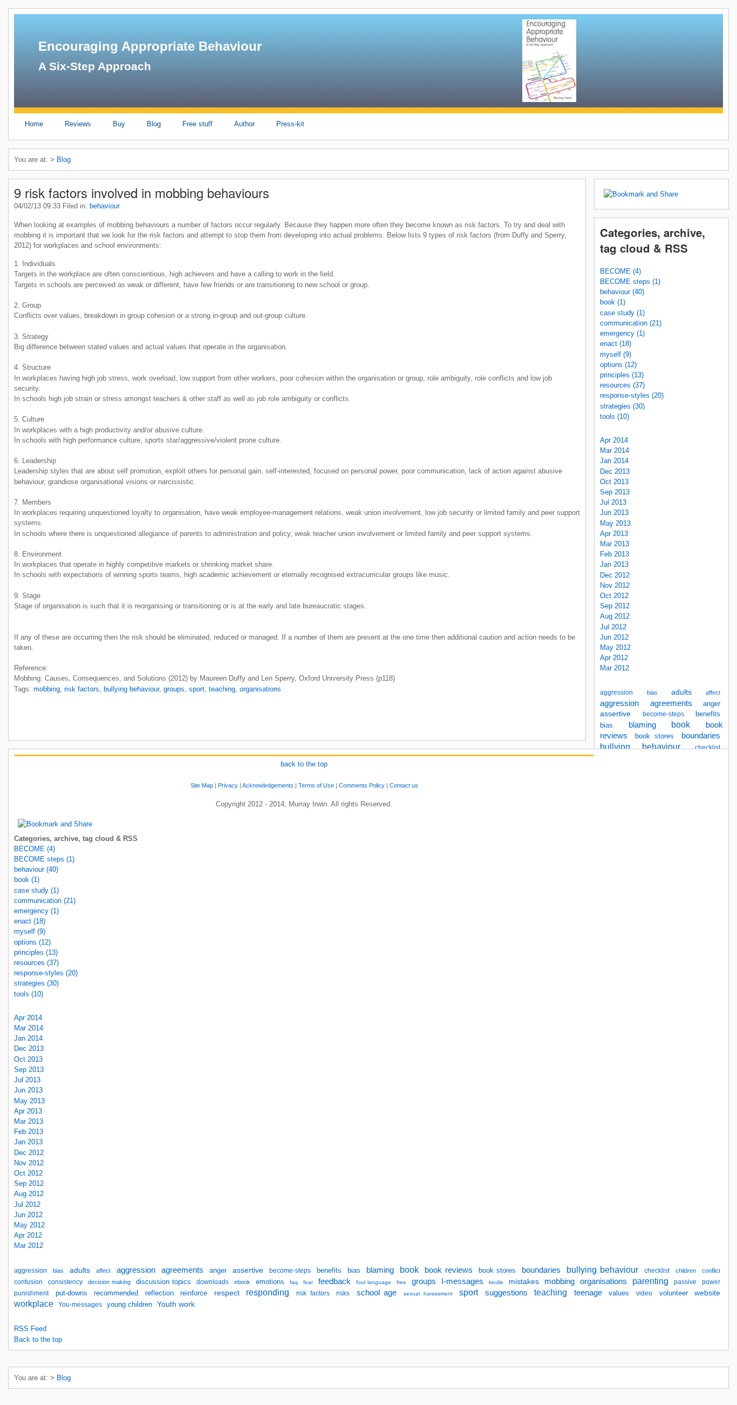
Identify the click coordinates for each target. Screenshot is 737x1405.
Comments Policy (362, 785)
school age (377, 1292)
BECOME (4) (620, 271)
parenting (650, 1281)
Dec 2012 (615, 575)
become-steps (663, 714)
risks (343, 1293)
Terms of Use (316, 785)
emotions (270, 1282)
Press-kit (290, 124)
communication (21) (630, 323)
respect (227, 1292)
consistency (65, 1282)
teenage (588, 1292)
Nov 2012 (615, 585)
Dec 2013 (615, 471)
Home (34, 124)
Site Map (201, 785)
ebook (242, 1282)
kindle (496, 1282)
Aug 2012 (615, 616)
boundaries (700, 735)
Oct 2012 (614, 596)
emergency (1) (622, 333)
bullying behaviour (640, 746)
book (680, 724)
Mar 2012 (614, 668)
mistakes (524, 1281)
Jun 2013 (614, 512)
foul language (373, 1282)
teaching (222, 689)
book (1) (612, 302)
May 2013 (615, 523)
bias (652, 692)
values (619, 1293)
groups (174, 689)
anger (711, 704)
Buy (119, 124)
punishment (31, 1293)
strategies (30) (622, 406)
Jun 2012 (614, 637)
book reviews (449, 1270)
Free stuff (197, 124)
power (711, 1282)
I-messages (462, 1281)
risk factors (81, 689)
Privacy (228, 785)
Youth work (176, 1304)
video (644, 1293)
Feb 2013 (614, 554)
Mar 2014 (614, 450)
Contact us (404, 785)
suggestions (506, 1292)
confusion (28, 1282)
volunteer (673, 1293)
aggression (616, 692)
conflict (711, 1270)
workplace (33, 1303)
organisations (260, 689)
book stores (654, 736)
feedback (334, 1281)
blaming (642, 725)
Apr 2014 (614, 440)
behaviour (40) (622, 292)
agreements (671, 703)
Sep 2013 (615, 492)
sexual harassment (428, 1294)
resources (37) (622, 385)
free (401, 1282)
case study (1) (622, 313)
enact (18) (615, 344)
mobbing (46, 689)
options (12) (618, 365)
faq (294, 1282)
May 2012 (615, 647)
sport (196, 689)
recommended (116, 1293)
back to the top (304, 764)
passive (685, 1282)
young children (129, 1304)
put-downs (71, 1293)
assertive (615, 713)
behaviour (105, 206)
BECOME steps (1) (630, 281)
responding (267, 1292)
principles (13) (622, 375)
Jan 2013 (614, 564)
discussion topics (163, 1282)
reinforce (193, 1293)
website (707, 1292)
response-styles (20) (632, 395)
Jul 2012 (613, 627)
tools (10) (614, 416)
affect (713, 692)
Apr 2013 (614, 534)
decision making (109, 1282)
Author (244, 124)
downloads (212, 1282)
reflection (159, 1293)
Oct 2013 (614, 482)
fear (308, 1282)
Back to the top (38, 1339)
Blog (154, 124)
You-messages (80, 1304)
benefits (707, 714)
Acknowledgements (268, 785)
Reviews (78, 124)
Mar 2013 (614, 544)
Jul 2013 (613, 502)
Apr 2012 (614, 658)
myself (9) (615, 354)
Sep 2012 (615, 606)
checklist (707, 747)
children (685, 1270)
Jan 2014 (614, 461)
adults (681, 692)
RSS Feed (30, 1329)
